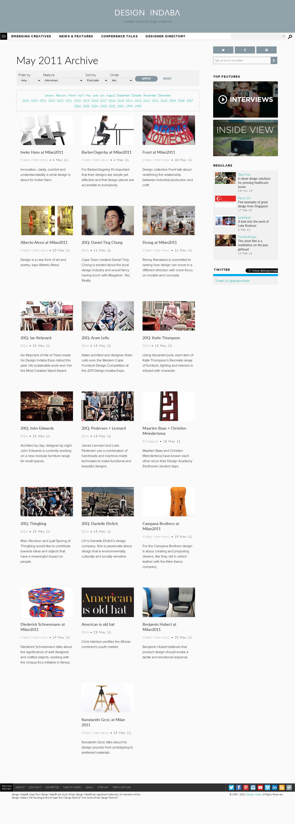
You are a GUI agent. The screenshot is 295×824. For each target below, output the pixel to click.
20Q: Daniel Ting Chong (102, 242)
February (61, 95)
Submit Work (72, 787)
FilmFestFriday (247, 237)
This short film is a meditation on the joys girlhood (253, 245)
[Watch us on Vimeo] (267, 787)
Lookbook (244, 217)
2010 (163, 101)
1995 (138, 106)
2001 (120, 106)
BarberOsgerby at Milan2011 (107, 152)
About (20, 787)
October (137, 95)
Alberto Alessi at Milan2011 (44, 242)
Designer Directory (166, 36)
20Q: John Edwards (37, 428)
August (110, 95)
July (102, 95)
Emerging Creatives (31, 36)
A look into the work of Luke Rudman (253, 223)
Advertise (52, 787)
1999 (129, 106)
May (88, 95)
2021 (68, 101)
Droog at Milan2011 (160, 242)
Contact (35, 787)
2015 (120, 101)
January (49, 95)
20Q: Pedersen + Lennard (104, 428)
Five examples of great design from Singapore (253, 204)
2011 (155, 101)
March (72, 95)
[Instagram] (253, 787)
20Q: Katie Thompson (161, 337)
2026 (25, 101)
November (149, 95)
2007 (189, 101)
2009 (172, 101)
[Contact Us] (289, 787)
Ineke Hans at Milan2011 (42, 152)
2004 (94, 106)
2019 (86, 101)
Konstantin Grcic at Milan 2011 (103, 722)
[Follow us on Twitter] (223, 50)
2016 (112, 101)
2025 (34, 101)
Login (89, 787)
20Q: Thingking (33, 523)
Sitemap (103, 787)
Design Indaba (254, 794)
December (164, 95)
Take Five (244, 174)
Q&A (85, 250)
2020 (77, 101)
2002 (112, 106)
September (123, 95)
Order (114, 74)
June (95, 95)
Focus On (244, 198)
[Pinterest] (246, 787)
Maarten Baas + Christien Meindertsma (164, 430)
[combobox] (258, 36)
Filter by (24, 74)
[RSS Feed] (282, 787)
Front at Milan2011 (159, 152)
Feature (48, 74)
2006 (77, 106)
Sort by (90, 74)
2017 (103, 101)
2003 (103, 106)
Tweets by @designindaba (232, 280)
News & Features (76, 36)
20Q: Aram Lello (95, 337)
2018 (94, 101)
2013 (138, 101)
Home (3, 36)
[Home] (147, 14)
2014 (129, 101)
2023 (51, 101)
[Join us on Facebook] (245, 50)
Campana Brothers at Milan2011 (161, 526)
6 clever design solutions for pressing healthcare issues (254, 182)
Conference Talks (119, 36)
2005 (86, 106)
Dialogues (151, 441)
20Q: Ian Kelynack (36, 337)
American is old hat (98, 624)
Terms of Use (121, 787)
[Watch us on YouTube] (260, 787)
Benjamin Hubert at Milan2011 (159, 626)
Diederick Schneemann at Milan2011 (43, 626)
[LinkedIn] (274, 787)
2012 (146, 101)
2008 (181, 101)
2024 (43, 101)
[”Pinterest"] (266, 50)
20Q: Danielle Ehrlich (100, 523)
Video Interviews (34, 160)
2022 (60, 101)
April (81, 95)
